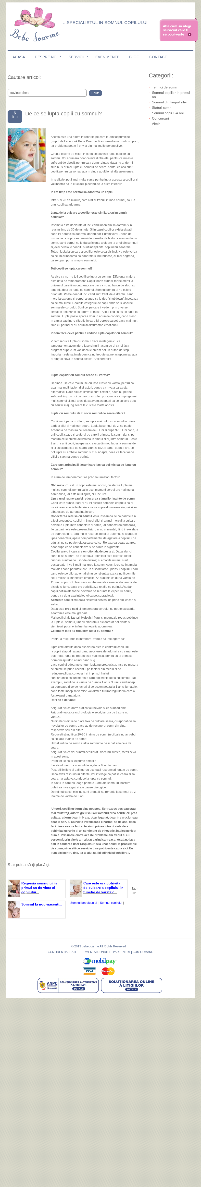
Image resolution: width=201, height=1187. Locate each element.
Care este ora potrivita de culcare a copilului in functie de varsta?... (103, 887)
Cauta (95, 93)
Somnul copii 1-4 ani (168, 113)
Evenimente (107, 57)
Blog (134, 57)
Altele (156, 124)
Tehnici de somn (164, 87)
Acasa (19, 57)
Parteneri (121, 952)
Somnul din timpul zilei (169, 102)
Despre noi (46, 57)
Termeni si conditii (95, 952)
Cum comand (143, 952)
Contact (158, 57)
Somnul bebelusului (83, 903)
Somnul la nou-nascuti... (41, 904)
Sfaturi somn (162, 108)
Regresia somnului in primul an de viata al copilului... (39, 887)
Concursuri (160, 118)
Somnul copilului (111, 903)
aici (125, 848)
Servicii (76, 57)
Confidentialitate (62, 952)
